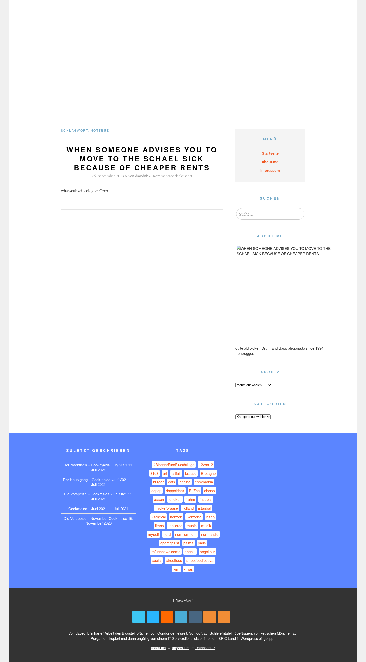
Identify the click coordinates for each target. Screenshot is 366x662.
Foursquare (181, 617)
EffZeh (194, 490)
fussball (206, 499)
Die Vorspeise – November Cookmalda (95, 518)
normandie (209, 534)
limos (159, 525)
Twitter (138, 617)
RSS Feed (209, 617)
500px (153, 617)
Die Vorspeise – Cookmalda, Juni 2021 (95, 493)
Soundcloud (167, 617)
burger (158, 481)
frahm (190, 499)
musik (206, 525)
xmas (188, 569)
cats (171, 481)
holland (188, 508)
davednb (141, 176)
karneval (159, 516)
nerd (167, 534)
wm (176, 569)
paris (202, 542)
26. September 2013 (108, 176)
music (192, 525)
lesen (210, 516)
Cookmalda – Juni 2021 (87, 508)
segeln (190, 551)
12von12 (206, 464)
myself (153, 534)
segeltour (207, 551)
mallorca (175, 525)
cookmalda (204, 481)
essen (159, 499)
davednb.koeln (79, 12)
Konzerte (194, 516)
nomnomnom (186, 534)
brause (190, 473)
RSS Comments (224, 617)
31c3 (154, 473)
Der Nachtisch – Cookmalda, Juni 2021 (95, 464)
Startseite (270, 153)
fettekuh (174, 499)
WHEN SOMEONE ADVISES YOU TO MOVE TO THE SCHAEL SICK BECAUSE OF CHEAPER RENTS (142, 158)
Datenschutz (294, 11)
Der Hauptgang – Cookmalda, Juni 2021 (95, 479)
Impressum (267, 11)
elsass (209, 490)
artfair (176, 473)
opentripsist (169, 542)
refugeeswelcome (165, 551)
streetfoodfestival (200, 560)
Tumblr (195, 617)
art (165, 473)
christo (185, 481)
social (156, 560)
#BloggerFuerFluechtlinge (173, 464)
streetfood (174, 560)
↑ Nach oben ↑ (183, 600)
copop (156, 490)
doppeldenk (175, 490)
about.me (244, 11)
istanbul (204, 508)
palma (188, 542)
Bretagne (208, 473)
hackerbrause (166, 508)
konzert (176, 516)
